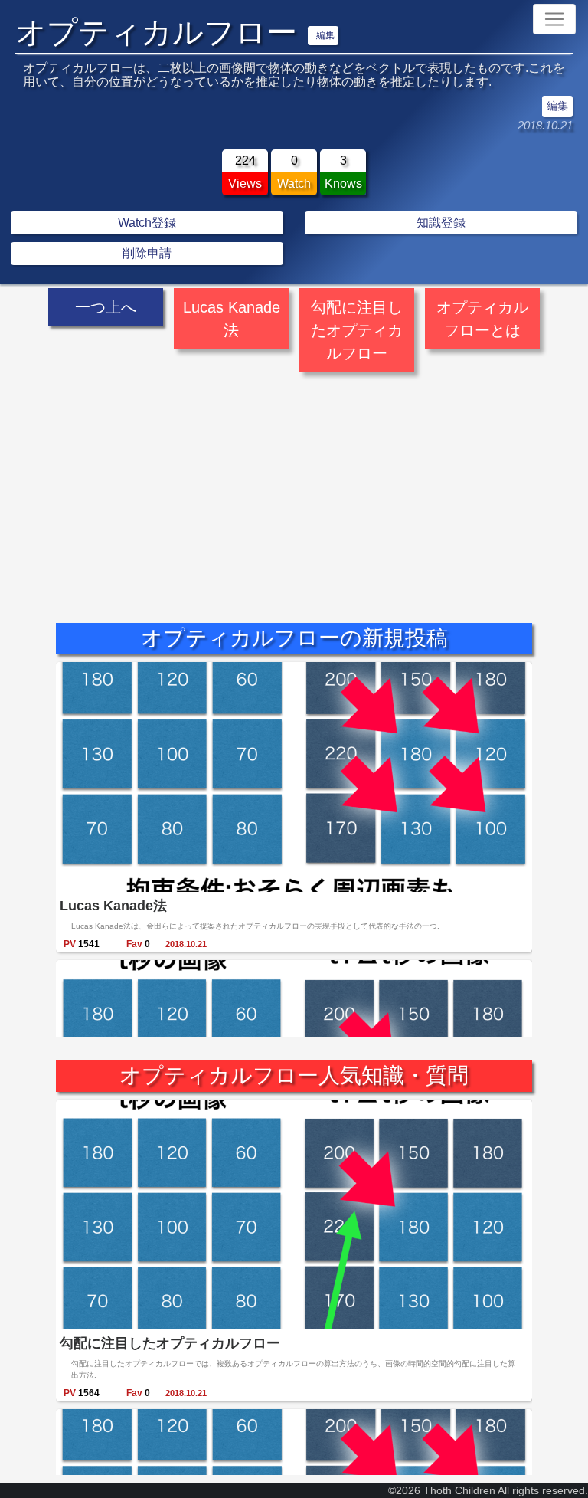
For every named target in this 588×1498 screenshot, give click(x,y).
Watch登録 (147, 222)
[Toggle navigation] (554, 19)
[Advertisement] (294, 484)
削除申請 (147, 253)
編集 (325, 35)
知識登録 (441, 222)
